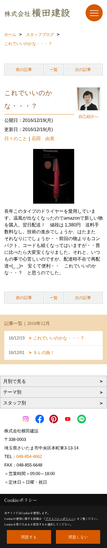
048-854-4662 (29, 456)
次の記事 (83, 69)
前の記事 (24, 69)
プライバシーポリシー (59, 518)
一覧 (54, 69)
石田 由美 (43, 138)
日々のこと (15, 138)
